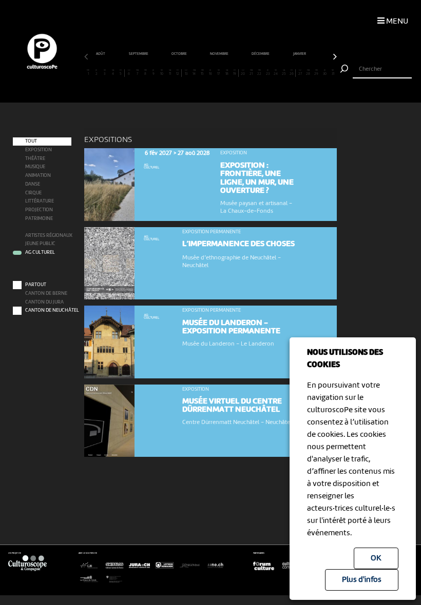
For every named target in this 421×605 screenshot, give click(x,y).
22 (259, 72)
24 (276, 72)
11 (170, 72)
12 (177, 72)
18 (226, 72)
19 (234, 72)
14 (194, 72)
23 (268, 72)
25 (284, 72)
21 (251, 72)
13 (186, 72)
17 (218, 72)
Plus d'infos (361, 580)
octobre (179, 54)
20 (243, 72)
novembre (219, 54)
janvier (300, 54)
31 (333, 72)
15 (202, 72)
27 (300, 72)
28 (308, 72)
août (101, 54)
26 (292, 72)
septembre (139, 54)
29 (316, 72)
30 (325, 72)
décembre (261, 54)
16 (210, 72)
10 (161, 72)
